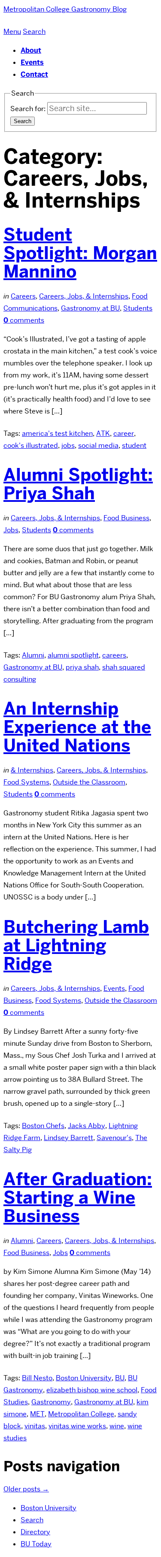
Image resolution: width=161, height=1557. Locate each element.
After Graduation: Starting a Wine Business (77, 1197)
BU (120, 1377)
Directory (35, 1531)
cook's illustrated (30, 445)
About (31, 50)
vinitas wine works (77, 1425)
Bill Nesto (37, 1377)
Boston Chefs (43, 1125)
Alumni (33, 655)
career (123, 433)
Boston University (84, 1377)
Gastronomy (51, 1401)
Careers (23, 296)
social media (98, 445)
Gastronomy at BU (90, 308)
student (134, 445)
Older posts (26, 1489)
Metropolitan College (81, 1413)
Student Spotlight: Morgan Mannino (80, 253)
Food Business (126, 517)
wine (116, 1425)
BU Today (36, 1543)
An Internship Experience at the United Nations (77, 727)
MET (37, 1413)
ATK (103, 433)
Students (137, 308)
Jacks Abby (86, 1125)
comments (23, 320)
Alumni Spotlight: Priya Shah (78, 484)
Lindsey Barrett (68, 1137)
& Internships (32, 770)
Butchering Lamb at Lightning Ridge (76, 945)
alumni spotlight (73, 655)
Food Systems (26, 782)
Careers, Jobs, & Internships (83, 296)
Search (32, 1519)
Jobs (10, 529)
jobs (68, 445)
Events (32, 62)
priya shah (82, 667)
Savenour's (114, 1137)
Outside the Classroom (89, 782)
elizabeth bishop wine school (91, 1389)
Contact (34, 74)
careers (114, 655)
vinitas (34, 1425)
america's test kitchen (57, 433)
